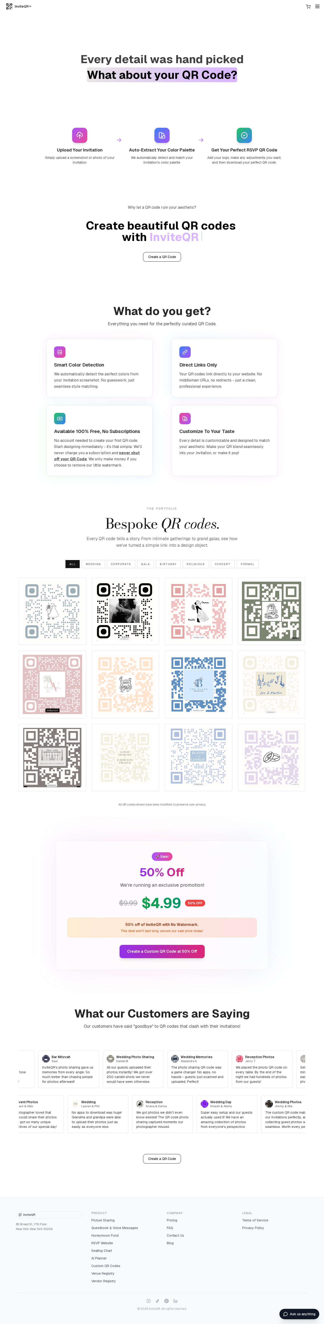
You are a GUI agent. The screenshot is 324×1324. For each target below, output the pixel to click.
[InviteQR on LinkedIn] (175, 1301)
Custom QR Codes (105, 1266)
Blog (170, 1243)
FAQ (170, 1228)
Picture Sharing (103, 1220)
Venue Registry (103, 1273)
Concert (223, 564)
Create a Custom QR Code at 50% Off (162, 951)
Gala (145, 564)
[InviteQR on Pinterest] (166, 1301)
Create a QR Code (162, 257)
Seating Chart (101, 1251)
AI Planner (99, 1258)
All (72, 564)
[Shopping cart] (308, 6)
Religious (196, 564)
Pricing (172, 1220)
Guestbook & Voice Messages (114, 1228)
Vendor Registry (103, 1281)
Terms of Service (255, 1220)
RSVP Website (102, 1243)
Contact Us (175, 1235)
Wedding (93, 564)
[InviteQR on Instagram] (148, 1301)
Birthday (168, 564)
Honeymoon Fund (105, 1235)
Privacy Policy (253, 1228)
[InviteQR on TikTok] (157, 1301)
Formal (248, 564)
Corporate (121, 564)
